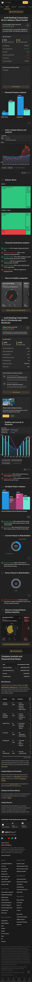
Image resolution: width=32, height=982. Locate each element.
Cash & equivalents (7, 61)
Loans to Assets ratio (9, 263)
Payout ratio (5, 366)
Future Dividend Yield (8, 351)
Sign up (25, 2)
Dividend (13, 7)
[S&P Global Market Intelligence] (6, 844)
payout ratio (7, 564)
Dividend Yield (7, 460)
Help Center (19, 914)
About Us (19, 905)
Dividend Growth (7, 354)
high (21, 269)
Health (7, 7)
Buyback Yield (21, 344)
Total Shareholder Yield (8, 348)
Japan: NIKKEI (4, 879)
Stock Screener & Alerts (22, 866)
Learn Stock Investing (22, 916)
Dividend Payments (17, 460)
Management (22, 7)
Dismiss (12, 415)
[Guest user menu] (29, 2)
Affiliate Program (21, 919)
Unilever (3, 928)
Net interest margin (22, 42)
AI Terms (22, 972)
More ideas (4, 913)
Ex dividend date (7, 360)
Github (9, 798)
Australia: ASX (4, 868)
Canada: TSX (4, 874)
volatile (9, 475)
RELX (2, 936)
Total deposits (6, 45)
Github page (17, 776)
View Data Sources (5, 855)
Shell (2, 926)
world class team (14, 784)
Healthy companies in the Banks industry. (16, 310)
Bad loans (5, 51)
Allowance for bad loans (8, 54)
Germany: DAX (4, 884)
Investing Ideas (20, 887)
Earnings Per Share (17, 463)
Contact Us (19, 907)
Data (25, 172)
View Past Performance (17, 11)
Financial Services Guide (7, 975)
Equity (10, 167)
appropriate (19, 261)
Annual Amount (7, 463)
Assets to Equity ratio (19, 248)
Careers (18, 910)
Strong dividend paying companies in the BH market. (16, 644)
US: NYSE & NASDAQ (6, 863)
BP (2, 938)
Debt (5, 167)
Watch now (6, 415)
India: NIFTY (4, 871)
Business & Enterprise (22, 922)
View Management (17, 651)
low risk (13, 258)
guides (3, 778)
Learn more (4, 766)
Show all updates (16, 86)
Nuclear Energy (5, 900)
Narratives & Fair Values (22, 868)
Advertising (19, 902)
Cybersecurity (4, 910)
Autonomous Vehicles (6, 902)
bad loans (6, 271)
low (5, 250)
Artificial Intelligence (6, 905)
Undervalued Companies (7, 892)
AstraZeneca (4, 920)
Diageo (3, 931)
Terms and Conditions (6, 972)
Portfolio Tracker (21, 863)
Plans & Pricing (20, 900)
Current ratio (6, 58)
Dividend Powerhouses (6, 894)
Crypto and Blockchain (6, 907)
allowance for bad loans (10, 254)
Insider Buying (4, 897)
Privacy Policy (15, 972)
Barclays (3, 941)
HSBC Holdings (5, 923)
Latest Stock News (21, 879)
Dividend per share (7, 363)
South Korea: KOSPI (6, 881)
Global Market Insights (22, 881)
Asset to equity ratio (9, 42)
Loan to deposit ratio (7, 48)
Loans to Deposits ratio (23, 265)
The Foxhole (19, 884)
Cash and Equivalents (20, 167)
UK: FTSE (3, 866)
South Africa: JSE (5, 876)
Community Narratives (22, 889)
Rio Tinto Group (5, 933)
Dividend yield (7, 344)
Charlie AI (19, 924)
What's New (19, 892)
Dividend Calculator (21, 871)
